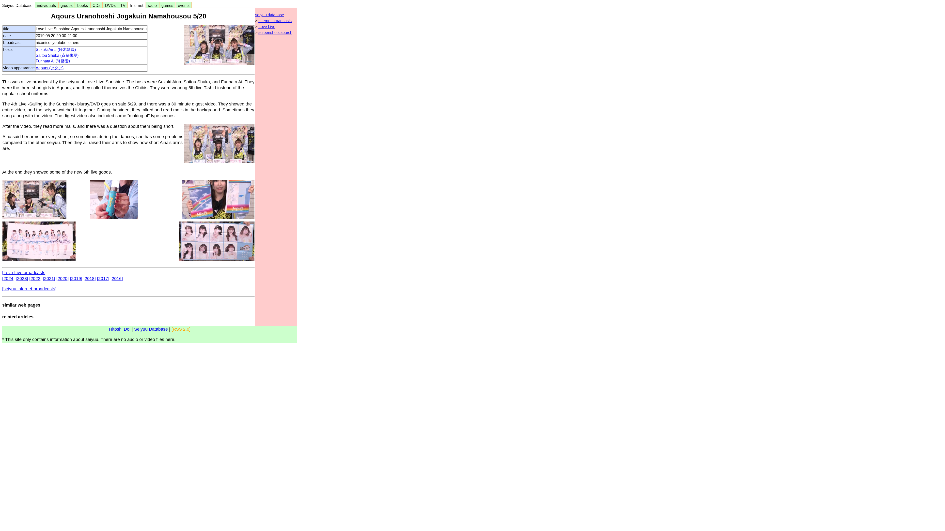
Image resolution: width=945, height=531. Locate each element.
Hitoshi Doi (119, 329)
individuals (46, 5)
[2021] (49, 278)
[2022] (35, 278)
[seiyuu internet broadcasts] (29, 288)
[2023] (22, 278)
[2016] (116, 278)
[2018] (89, 278)
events (183, 5)
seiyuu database (269, 15)
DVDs (110, 5)
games (167, 5)
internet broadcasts (275, 21)
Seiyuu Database (18, 5)
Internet (136, 5)
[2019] (76, 278)
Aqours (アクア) (49, 68)
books (82, 5)
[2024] (8, 278)
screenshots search (275, 32)
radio (152, 5)
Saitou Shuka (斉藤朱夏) (57, 55)
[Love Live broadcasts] (24, 272)
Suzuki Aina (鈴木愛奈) (56, 49)
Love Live (266, 27)
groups (67, 5)
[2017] (103, 278)
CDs (96, 5)
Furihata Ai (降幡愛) (53, 61)
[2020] (62, 278)
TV (122, 5)
